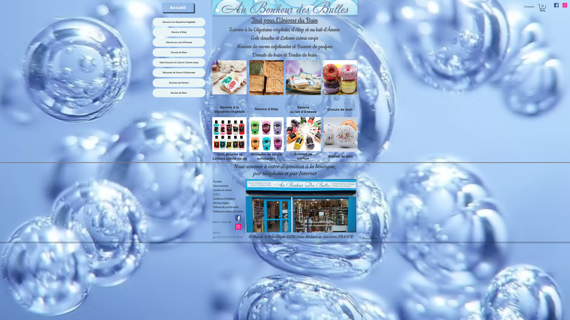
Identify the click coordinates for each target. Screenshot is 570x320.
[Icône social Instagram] (565, 5)
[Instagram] (238, 227)
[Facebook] (238, 218)
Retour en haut (369, 238)
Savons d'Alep (179, 32)
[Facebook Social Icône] (556, 5)
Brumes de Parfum (179, 82)
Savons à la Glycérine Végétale (179, 22)
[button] (542, 8)
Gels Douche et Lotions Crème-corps (179, 62)
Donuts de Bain (179, 52)
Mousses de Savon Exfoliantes (179, 72)
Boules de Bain (179, 92)
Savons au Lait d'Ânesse (179, 42)
